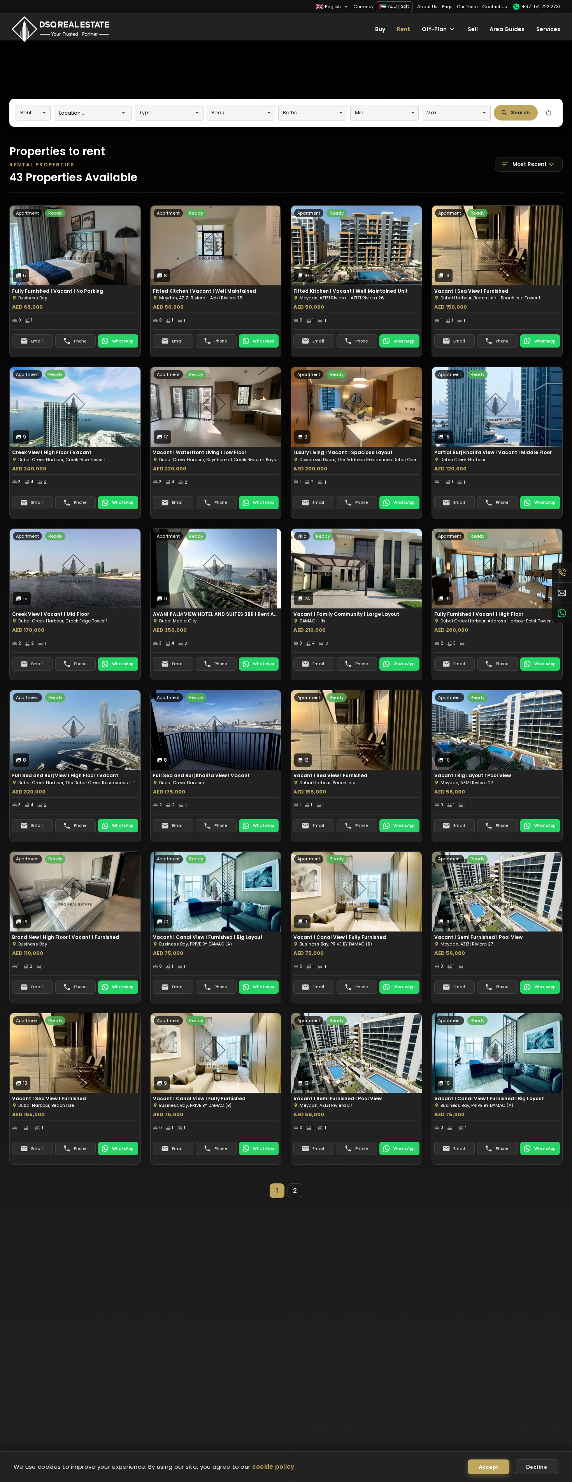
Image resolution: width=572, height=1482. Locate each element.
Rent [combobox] (26, 112)
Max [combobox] (431, 112)
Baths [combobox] (290, 112)
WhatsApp (122, 341)
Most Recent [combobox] (529, 164)
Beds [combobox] (217, 112)
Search (520, 112)
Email (37, 341)
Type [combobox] (145, 112)
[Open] (123, 112)
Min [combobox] (359, 112)
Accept (488, 1467)
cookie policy (273, 1467)
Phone (80, 341)
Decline (536, 1467)
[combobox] (86, 112)
